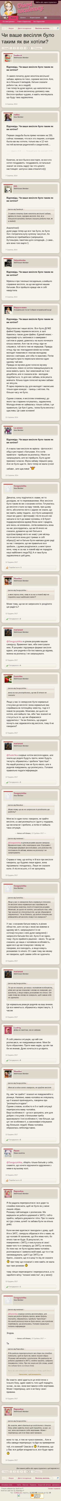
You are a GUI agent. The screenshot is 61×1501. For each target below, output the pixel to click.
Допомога (56, 1485)
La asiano (18, 428)
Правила (33, 1485)
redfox (17, 115)
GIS (15, 186)
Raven (16, 1151)
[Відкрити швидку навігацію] (58, 28)
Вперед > (38, 48)
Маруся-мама (20, 307)
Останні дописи (8, 21)
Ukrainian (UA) (6, 1485)
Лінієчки (25, 1485)
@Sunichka (12, 755)
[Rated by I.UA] (23, 1498)
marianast (18, 630)
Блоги (23, 18)
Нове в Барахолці (23, 21)
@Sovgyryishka (14, 641)
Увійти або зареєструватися (46, 2)
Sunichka (18, 676)
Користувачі (35, 18)
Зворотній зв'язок (44, 1485)
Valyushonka (19, 260)
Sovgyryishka (20, 486)
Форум (13, 18)
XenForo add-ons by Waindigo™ (12, 1490)
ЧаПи (19, 1485)
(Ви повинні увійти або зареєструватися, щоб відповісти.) (38, 1468)
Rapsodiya (18, 1191)
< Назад (5, 48)
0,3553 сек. (18, 1493)
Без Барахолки (39, 21)
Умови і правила (54, 1488)
